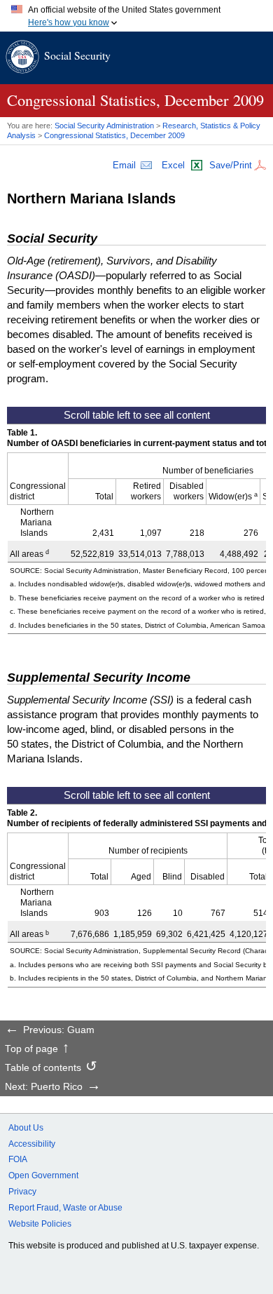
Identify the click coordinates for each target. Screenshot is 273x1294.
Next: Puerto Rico (44, 1087)
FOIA (17, 1159)
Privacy (22, 1192)
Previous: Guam (58, 1030)
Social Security (77, 55)
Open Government (43, 1175)
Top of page (31, 1049)
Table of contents (43, 1068)
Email (124, 165)
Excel (173, 165)
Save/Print (230, 165)
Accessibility (31, 1144)
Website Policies (39, 1224)
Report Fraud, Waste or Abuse (65, 1208)
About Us (25, 1128)
